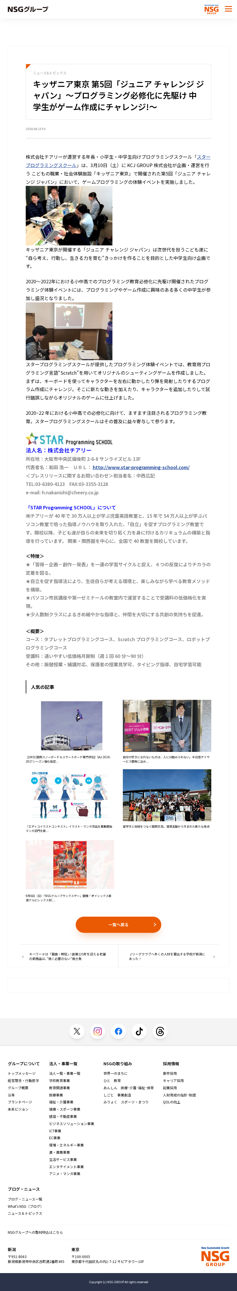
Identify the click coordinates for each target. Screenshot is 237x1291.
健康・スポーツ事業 (64, 1109)
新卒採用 (170, 1073)
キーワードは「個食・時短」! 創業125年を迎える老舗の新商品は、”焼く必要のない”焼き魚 (67, 956)
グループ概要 (18, 1087)
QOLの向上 (171, 1102)
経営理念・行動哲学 (23, 1080)
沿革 (11, 1095)
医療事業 (56, 1095)
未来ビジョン (18, 1109)
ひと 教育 (112, 1080)
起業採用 (170, 1087)
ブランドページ (20, 1102)
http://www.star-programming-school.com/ (141, 467)
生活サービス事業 (63, 1159)
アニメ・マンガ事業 (64, 1173)
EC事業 (54, 1137)
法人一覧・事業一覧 (64, 1073)
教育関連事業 (59, 1087)
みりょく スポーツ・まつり (126, 1102)
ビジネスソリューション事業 (71, 1123)
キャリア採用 (173, 1080)
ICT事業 (55, 1131)
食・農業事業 (59, 1152)
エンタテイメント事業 (66, 1166)
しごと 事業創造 (117, 1095)
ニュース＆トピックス (25, 1213)
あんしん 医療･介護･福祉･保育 (128, 1087)
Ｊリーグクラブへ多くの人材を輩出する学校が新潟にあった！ (167, 956)
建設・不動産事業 (63, 1116)
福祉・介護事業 (61, 1102)
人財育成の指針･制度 (179, 1095)
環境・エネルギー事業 (66, 1145)
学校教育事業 (59, 1080)
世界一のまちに (115, 1073)
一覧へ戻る (118, 924)
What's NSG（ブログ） (26, 1206)
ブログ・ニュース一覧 (25, 1199)
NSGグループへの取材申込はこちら (35, 1232)
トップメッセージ (22, 1073)
